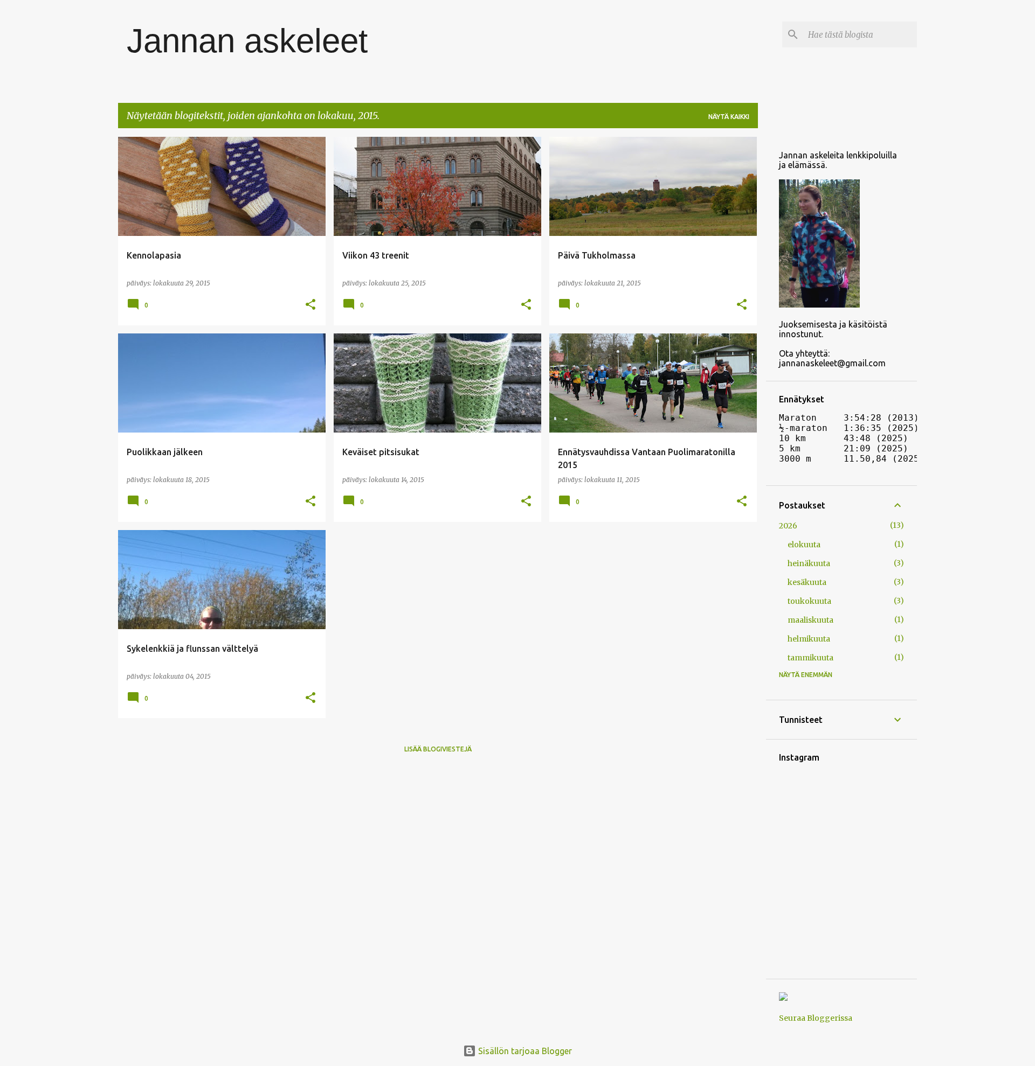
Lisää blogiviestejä (438, 749)
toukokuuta (809, 601)
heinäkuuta (809, 563)
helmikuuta (809, 639)
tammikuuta (810, 658)
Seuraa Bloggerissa (815, 1018)
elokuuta (804, 544)
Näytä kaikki (728, 116)
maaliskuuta (810, 620)
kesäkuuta (807, 582)
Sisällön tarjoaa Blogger (524, 1051)
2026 (788, 526)
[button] (310, 305)
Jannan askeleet (247, 40)
